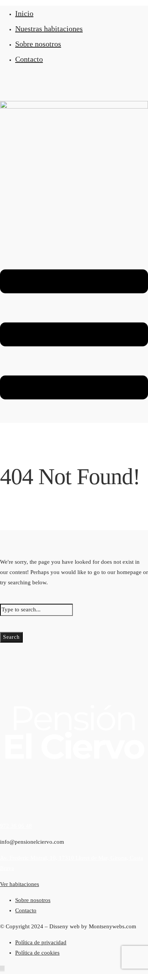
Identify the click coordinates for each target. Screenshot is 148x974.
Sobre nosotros (38, 44)
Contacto (29, 59)
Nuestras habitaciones (49, 28)
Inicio (24, 13)
